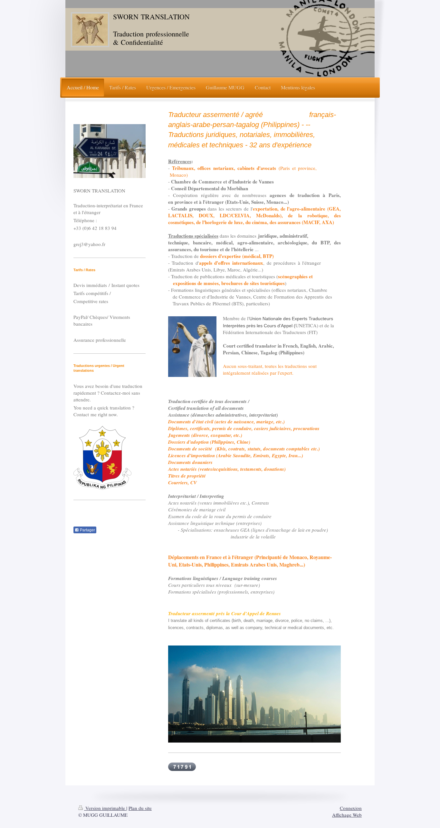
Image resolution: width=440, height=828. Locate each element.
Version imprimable (105, 808)
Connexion (351, 808)
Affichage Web (347, 815)
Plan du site (140, 808)
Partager (87, 530)
